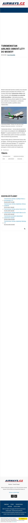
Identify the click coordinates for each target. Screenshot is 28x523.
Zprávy (12, 504)
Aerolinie (10, 506)
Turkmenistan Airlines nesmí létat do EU (15, 212)
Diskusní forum (19, 504)
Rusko (4, 158)
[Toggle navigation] (3, 10)
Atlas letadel (17, 506)
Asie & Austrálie (11, 55)
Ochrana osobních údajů (14, 492)
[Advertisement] (14, 27)
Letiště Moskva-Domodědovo (19, 156)
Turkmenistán (19, 158)
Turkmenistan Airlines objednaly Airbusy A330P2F (15, 204)
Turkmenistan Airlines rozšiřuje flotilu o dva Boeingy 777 (14, 199)
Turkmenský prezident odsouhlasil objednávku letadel (13, 216)
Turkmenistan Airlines (6, 156)
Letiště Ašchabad (11, 158)
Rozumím (22, 518)
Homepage (6, 504)
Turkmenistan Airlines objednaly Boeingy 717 (15, 222)
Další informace (14, 521)
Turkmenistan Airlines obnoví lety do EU (15, 209)
